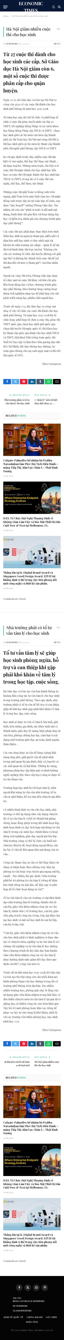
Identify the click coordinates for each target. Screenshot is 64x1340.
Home (6, 16)
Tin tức (57, 44)
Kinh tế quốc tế (13, 1317)
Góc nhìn (51, 1317)
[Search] (59, 7)
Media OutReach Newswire (28, 1301)
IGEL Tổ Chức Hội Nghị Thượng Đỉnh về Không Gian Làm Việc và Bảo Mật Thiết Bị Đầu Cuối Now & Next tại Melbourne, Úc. (31, 522)
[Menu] (5, 7)
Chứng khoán (35, 1317)
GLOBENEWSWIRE (22, 1310)
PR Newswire (12, 44)
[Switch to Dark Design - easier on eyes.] (54, 6)
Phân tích (32, 1322)
